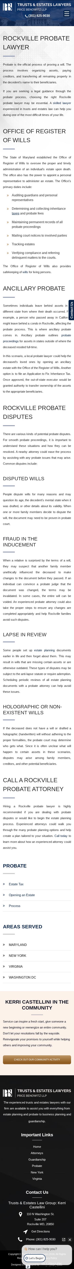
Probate (37, 1165)
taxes (15, 213)
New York (17, 955)
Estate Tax (16, 884)
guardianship (36, 1121)
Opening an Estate (22, 895)
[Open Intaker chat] (28, 1267)
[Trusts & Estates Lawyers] (37, 7)
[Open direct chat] (64, 1239)
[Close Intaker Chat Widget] (70, 1239)
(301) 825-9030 (39, 15)
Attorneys (37, 1153)
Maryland (18, 945)
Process (14, 906)
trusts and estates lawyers (43, 1102)
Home (37, 1146)
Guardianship (37, 1159)
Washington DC (22, 977)
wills (25, 272)
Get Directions (40, 1231)
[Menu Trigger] (66, 13)
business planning (54, 1114)
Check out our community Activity (37, 1059)
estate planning (44, 650)
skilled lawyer (62, 103)
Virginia (16, 966)
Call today (61, 836)
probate (33, 1114)
